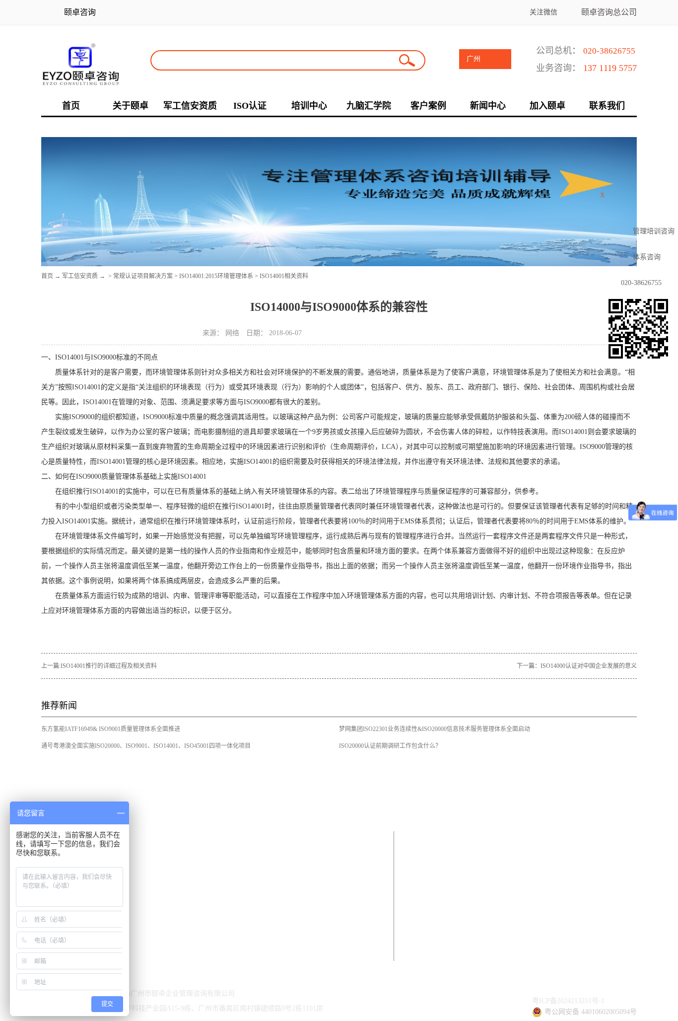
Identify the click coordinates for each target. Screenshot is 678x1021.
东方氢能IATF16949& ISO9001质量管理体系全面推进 (110, 729)
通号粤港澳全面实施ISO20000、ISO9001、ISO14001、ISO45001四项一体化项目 (146, 745)
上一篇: (99, 665)
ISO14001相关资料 (284, 276)
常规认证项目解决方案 (143, 276)
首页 (47, 276)
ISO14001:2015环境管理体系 (216, 276)
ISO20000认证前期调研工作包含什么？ (390, 745)
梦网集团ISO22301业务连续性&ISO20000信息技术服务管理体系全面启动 (434, 729)
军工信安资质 (80, 276)
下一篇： (577, 665)
